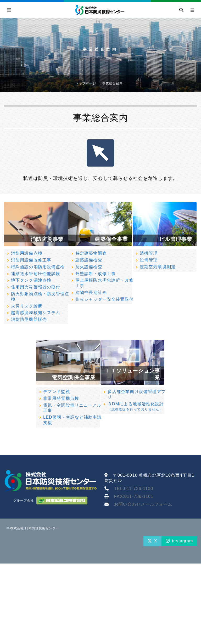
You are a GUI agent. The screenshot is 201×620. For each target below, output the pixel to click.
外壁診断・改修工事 (95, 273)
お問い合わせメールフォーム (143, 504)
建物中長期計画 (91, 292)
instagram (182, 541)
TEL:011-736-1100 (133, 488)
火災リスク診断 (26, 306)
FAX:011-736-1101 (133, 496)
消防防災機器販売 (29, 319)
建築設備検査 (88, 260)
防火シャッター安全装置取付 (104, 299)
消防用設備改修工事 (31, 260)
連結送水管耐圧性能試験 (35, 273)
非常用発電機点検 (61, 398)
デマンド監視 (56, 391)
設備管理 (149, 260)
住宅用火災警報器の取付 (35, 287)
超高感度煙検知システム (35, 312)
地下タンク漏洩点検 (31, 280)
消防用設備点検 (26, 253)
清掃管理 (149, 253)
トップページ (86, 83)
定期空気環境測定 (158, 267)
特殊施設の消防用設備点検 (38, 267)
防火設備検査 (88, 267)
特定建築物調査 (91, 253)
